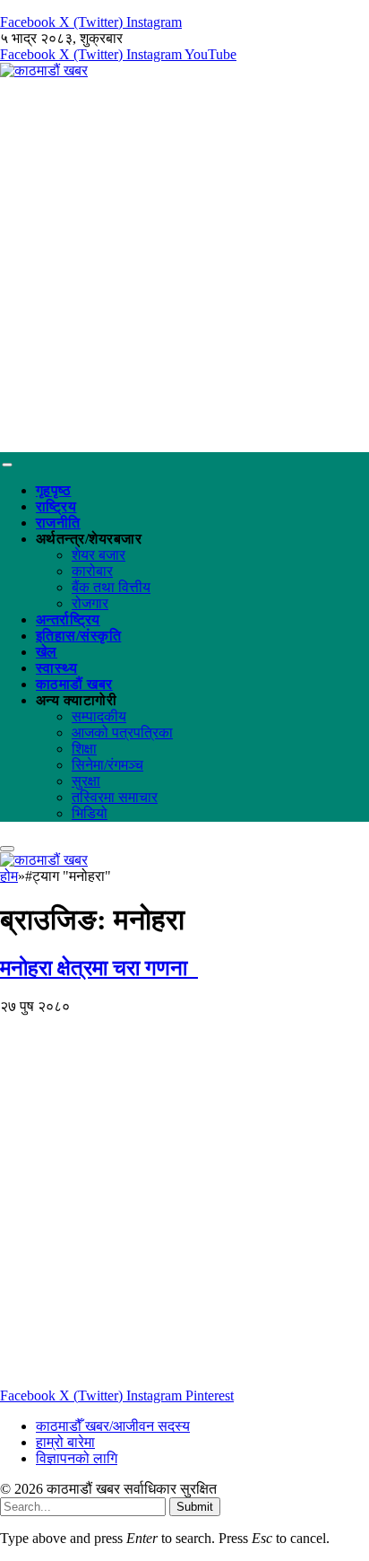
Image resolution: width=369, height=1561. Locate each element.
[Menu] (7, 465)
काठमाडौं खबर (74, 684)
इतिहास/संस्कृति (78, 635)
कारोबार (92, 571)
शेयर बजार (98, 554)
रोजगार (90, 603)
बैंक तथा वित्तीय (111, 587)
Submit (194, 1506)
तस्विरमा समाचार (115, 797)
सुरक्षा (86, 781)
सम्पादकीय (99, 716)
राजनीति (58, 522)
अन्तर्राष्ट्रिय (68, 619)
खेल (46, 651)
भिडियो (89, 813)
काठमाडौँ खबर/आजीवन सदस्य (113, 1426)
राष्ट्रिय (56, 506)
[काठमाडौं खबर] (44, 70)
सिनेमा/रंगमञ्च (107, 764)
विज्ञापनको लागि (76, 1458)
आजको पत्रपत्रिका (122, 732)
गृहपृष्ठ (53, 490)
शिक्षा (84, 748)
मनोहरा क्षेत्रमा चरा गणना (99, 968)
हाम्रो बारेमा (65, 1442)
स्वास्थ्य (56, 668)
